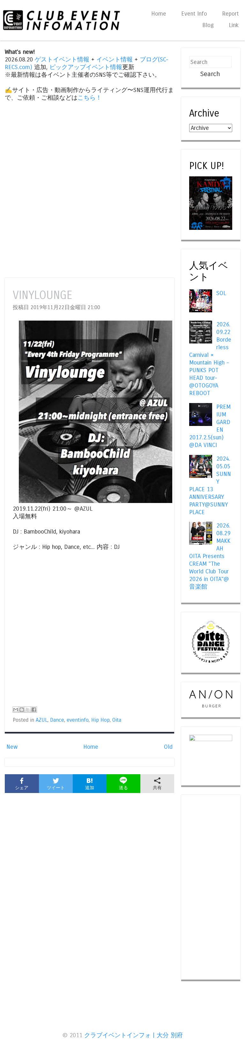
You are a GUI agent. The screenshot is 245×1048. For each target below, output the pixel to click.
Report (230, 13)
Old (168, 746)
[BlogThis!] (22, 709)
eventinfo (78, 720)
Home (158, 13)
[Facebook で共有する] (34, 709)
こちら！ (90, 97)
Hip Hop (100, 720)
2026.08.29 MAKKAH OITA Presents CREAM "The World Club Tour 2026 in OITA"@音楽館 (209, 556)
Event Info (194, 13)
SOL (221, 293)
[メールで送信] (15, 709)
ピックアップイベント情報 (85, 67)
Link (234, 25)
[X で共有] (28, 709)
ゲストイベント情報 (62, 59)
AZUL (42, 720)
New (12, 746)
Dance (57, 720)
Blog (208, 25)
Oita (116, 720)
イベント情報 (114, 59)
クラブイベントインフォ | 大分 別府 (133, 1035)
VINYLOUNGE (42, 295)
